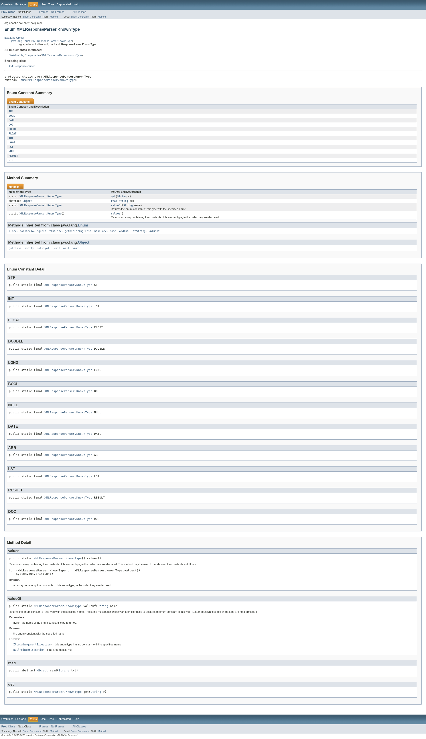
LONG (12, 142)
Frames (43, 12)
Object (27, 200)
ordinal (124, 231)
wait (57, 248)
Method (54, 16)
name (113, 231)
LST (11, 146)
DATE (12, 120)
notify (29, 248)
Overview (7, 4)
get (113, 196)
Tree (51, 4)
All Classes (79, 12)
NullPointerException (28, 649)
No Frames (57, 12)
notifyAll (44, 248)
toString (139, 231)
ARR (11, 111)
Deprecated (64, 4)
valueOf (116, 205)
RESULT (13, 155)
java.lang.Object (14, 37)
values (115, 213)
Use (43, 4)
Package (20, 4)
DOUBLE (13, 129)
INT (11, 138)
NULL (12, 151)
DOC (11, 124)
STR (11, 160)
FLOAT (12, 133)
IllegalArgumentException (32, 644)
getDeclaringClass (78, 231)
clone (13, 231)
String (121, 196)
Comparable (32, 55)
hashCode (100, 231)
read (114, 200)
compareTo (27, 231)
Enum (22, 80)
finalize (55, 231)
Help (76, 4)
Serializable (16, 55)
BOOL (12, 115)
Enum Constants (32, 16)
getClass (15, 248)
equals (41, 231)
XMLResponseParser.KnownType (52, 41)
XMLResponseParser (22, 66)
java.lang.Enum (20, 41)
